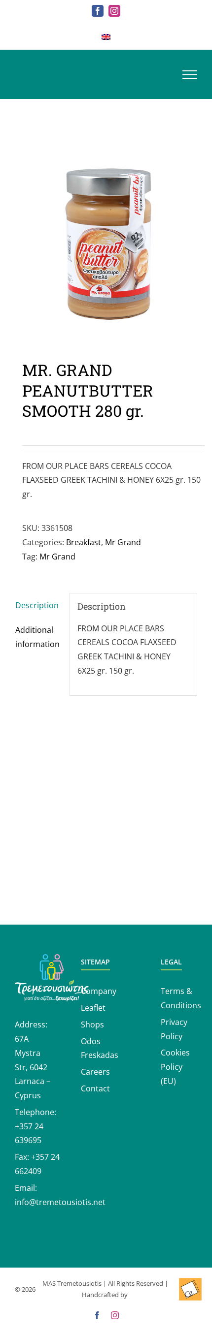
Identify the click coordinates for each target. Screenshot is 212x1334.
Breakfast (83, 542)
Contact (95, 1088)
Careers (95, 1071)
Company (98, 991)
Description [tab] (37, 605)
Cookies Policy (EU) (175, 1066)
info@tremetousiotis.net (60, 1202)
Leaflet (93, 1007)
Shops (92, 1024)
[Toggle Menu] (190, 74)
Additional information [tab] (37, 637)
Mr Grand (123, 542)
